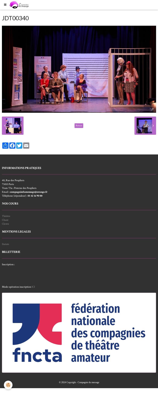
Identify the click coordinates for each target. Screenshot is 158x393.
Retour (79, 125)
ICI (33, 287)
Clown (5, 224)
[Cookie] (8, 385)
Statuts (5, 244)
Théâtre (6, 216)
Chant (5, 220)
